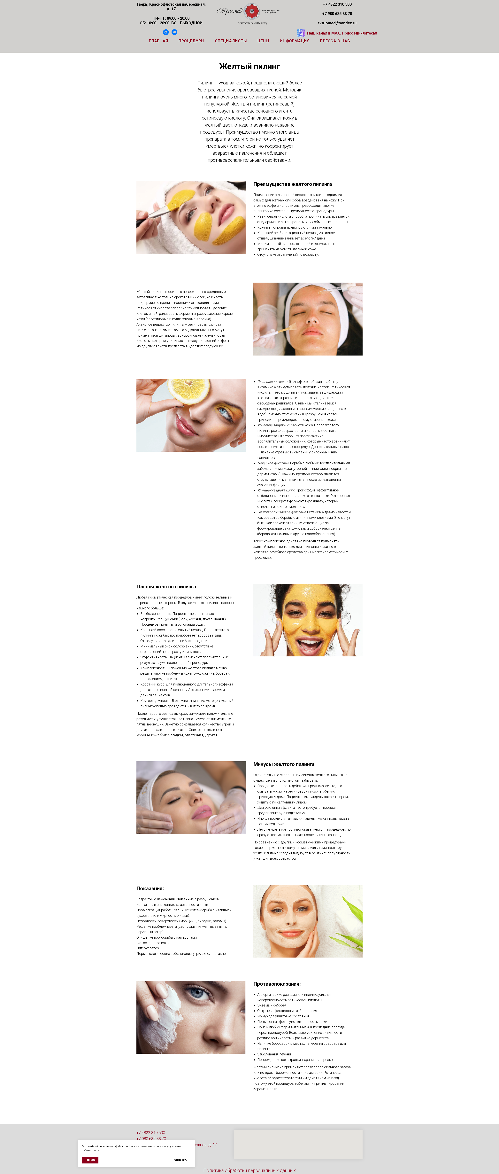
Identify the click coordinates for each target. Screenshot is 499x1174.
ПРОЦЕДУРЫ (191, 41)
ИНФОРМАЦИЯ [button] (295, 41)
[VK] (174, 34)
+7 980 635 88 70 (151, 1138)
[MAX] (166, 34)
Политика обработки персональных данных (249, 1170)
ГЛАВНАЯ (158, 41)
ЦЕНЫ (263, 41)
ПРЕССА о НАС (335, 41)
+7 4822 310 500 (150, 1132)
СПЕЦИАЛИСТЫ (231, 41)
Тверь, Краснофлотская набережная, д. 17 (171, 6)
